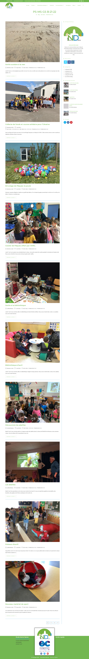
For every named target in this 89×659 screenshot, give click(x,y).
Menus (58, 640)
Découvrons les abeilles (15, 425)
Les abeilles (10, 485)
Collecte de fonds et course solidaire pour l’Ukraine (27, 124)
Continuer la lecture (12, 76)
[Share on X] (65, 122)
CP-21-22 (29, 129)
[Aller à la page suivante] (58, 622)
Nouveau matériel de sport (16, 604)
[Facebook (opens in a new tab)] (81, 1)
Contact (58, 643)
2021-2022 (26, 67)
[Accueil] (36, 14)
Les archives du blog (69, 76)
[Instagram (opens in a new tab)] (83, 1)
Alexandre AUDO (10, 127)
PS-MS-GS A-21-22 (32, 67)
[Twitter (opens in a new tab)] (80, 1)
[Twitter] (44, 654)
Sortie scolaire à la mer (15, 64)
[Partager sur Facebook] (68, 122)
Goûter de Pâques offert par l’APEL (20, 246)
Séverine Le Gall (10, 67)
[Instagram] (72, 62)
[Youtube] (48, 654)
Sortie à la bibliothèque (15, 305)
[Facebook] (69, 62)
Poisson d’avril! (11, 544)
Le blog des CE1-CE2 (69, 73)
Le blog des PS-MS (68, 69)
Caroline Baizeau (10, 428)
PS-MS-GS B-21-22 (41, 67)
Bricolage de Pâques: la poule (18, 186)
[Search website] (83, 5)
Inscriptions (60, 641)
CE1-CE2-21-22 (15, 129)
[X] (65, 62)
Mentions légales (54, 657)
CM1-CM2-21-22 (23, 129)
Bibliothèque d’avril (13, 365)
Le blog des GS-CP (68, 71)
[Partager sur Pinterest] (71, 122)
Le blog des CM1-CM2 (69, 74)
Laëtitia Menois (10, 308)
